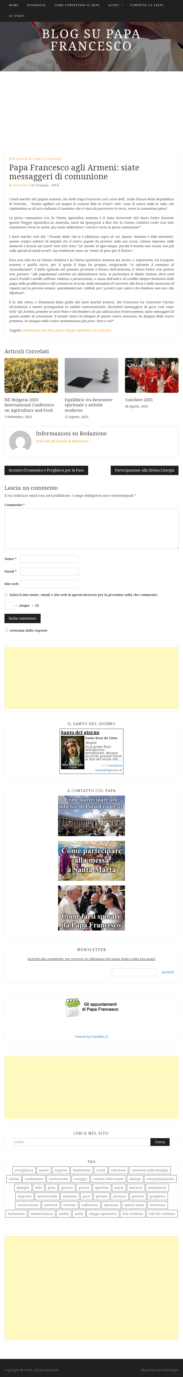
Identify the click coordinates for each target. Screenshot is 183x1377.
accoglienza (24, 1170)
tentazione (16, 1214)
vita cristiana (133, 1214)
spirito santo (134, 1205)
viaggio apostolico (103, 1214)
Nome (10, 559)
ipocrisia (102, 1187)
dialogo (135, 1179)
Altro (113, 5)
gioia (51, 1187)
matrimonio (157, 1187)
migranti (24, 1196)
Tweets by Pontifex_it (91, 1036)
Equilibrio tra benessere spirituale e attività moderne (89, 405)
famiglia (23, 1187)
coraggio (80, 1179)
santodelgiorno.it (108, 770)
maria (119, 1187)
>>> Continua (111, 765)
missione (70, 1196)
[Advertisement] (91, 109)
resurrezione (28, 1205)
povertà (138, 1196)
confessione (34, 1179)
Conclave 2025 (139, 399)
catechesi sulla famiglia (149, 1170)
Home (14, 5)
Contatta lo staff (147, 5)
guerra (84, 1187)
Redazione (18, 185)
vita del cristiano (162, 1214)
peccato (101, 1196)
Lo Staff (17, 15)
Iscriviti (168, 972)
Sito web (11, 584)
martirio (48, 330)
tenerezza (157, 1205)
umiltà (64, 1214)
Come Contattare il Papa (77, 5)
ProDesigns (170, 1370)
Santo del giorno (80, 732)
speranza (111, 1205)
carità (100, 1170)
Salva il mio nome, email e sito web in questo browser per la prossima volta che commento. (84, 595)
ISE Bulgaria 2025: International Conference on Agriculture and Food (29, 405)
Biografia (36, 5)
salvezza (51, 1205)
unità (79, 1214)
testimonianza (42, 1214)
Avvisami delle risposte (29, 630)
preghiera (157, 1196)
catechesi (118, 1170)
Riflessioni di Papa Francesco (35, 158)
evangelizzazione (160, 1179)
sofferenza (90, 1205)
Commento (14, 505)
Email (10, 571)
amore (44, 1170)
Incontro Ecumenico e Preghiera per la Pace (46, 470)
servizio (69, 1205)
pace (59, 330)
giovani (67, 1187)
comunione (31, 330)
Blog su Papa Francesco (91, 40)
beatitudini (82, 1170)
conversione (58, 1179)
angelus (61, 1170)
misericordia (47, 1196)
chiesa (14, 1179)
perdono (119, 1196)
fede (38, 1187)
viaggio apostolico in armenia (88, 330)
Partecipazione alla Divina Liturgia (144, 470)
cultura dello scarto (108, 1179)
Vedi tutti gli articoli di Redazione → (64, 441)
